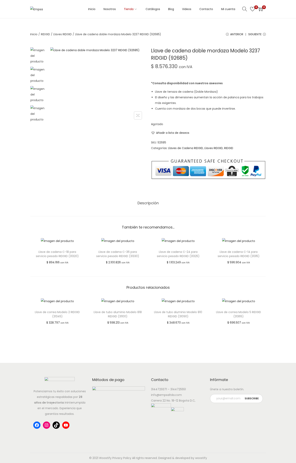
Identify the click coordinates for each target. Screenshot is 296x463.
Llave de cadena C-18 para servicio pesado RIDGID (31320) (57, 254)
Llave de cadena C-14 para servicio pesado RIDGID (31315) (239, 254)
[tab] (148, 203)
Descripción (148, 203)
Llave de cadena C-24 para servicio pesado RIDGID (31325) (178, 254)
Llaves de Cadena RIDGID (185, 148)
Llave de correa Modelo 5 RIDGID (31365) (238, 314)
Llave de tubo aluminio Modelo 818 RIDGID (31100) (118, 314)
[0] (252, 9)
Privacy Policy (121, 458)
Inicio (33, 34)
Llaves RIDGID (62, 34)
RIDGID (45, 34)
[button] (170, 133)
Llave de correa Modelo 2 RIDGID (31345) (57, 314)
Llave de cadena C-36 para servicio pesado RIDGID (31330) (117, 254)
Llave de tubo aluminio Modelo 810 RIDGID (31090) (178, 314)
